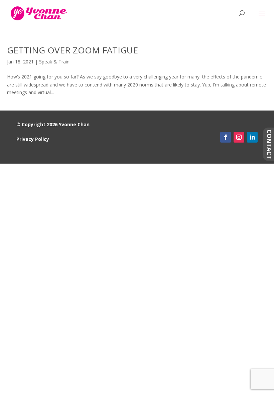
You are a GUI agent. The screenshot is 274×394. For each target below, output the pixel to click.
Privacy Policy (32, 139)
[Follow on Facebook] (225, 137)
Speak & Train (54, 61)
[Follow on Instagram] (239, 137)
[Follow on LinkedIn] (252, 137)
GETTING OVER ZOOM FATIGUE (72, 50)
